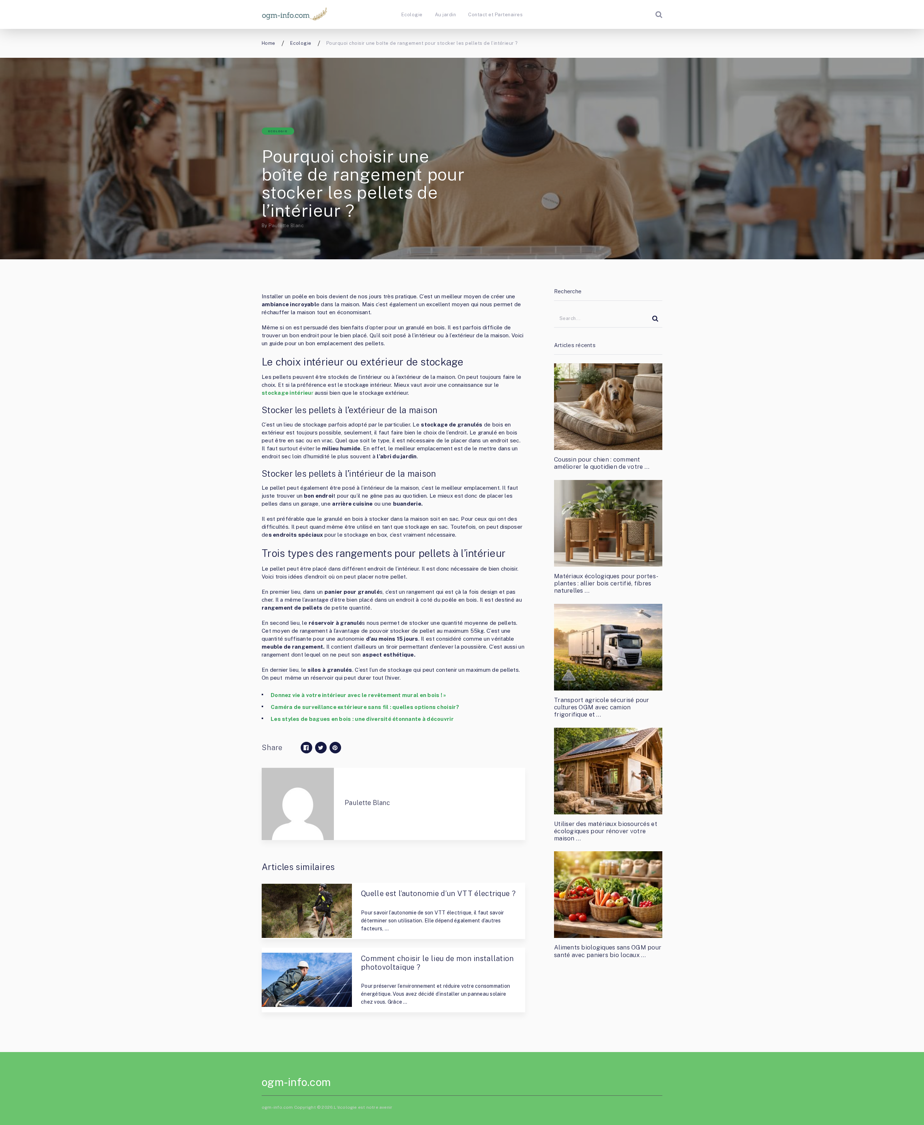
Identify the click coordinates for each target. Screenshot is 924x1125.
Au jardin (445, 14)
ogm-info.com (296, 1082)
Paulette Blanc (286, 225)
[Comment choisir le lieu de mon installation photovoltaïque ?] (307, 980)
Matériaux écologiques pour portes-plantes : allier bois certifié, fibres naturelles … (606, 583)
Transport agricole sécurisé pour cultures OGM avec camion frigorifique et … (601, 707)
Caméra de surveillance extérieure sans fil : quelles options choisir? (365, 707)
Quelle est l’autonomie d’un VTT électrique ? (438, 893)
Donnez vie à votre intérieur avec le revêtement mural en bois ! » (358, 695)
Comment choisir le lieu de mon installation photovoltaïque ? (437, 963)
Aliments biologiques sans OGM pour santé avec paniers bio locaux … (607, 951)
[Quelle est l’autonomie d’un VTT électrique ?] (307, 911)
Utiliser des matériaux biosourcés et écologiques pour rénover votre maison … (605, 831)
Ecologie (412, 14)
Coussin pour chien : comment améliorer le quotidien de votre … (601, 463)
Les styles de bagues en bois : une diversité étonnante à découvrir (362, 719)
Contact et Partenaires (495, 14)
